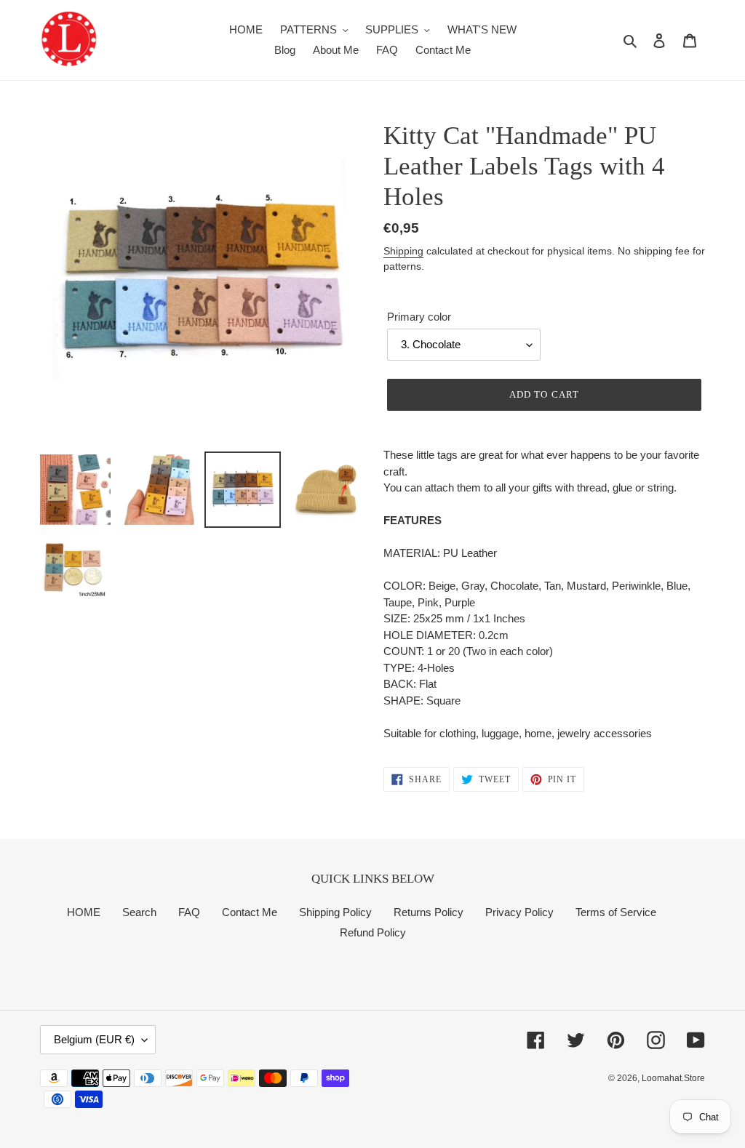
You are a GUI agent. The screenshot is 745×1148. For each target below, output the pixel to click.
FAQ (189, 912)
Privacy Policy (519, 912)
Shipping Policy (335, 912)
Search (139, 912)
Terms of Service (615, 912)
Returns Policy (428, 912)
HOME (83, 912)
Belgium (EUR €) (94, 1039)
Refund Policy (373, 932)
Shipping (403, 251)
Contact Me (249, 912)
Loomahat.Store (673, 1078)
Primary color (419, 316)
